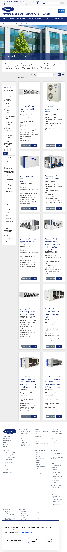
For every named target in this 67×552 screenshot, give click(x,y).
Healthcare (9, 191)
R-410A (8, 107)
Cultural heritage (41, 466)
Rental (54, 482)
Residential (9, 221)
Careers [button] (6, 1)
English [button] (44, 3)
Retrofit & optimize (56, 485)
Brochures (6, 444)
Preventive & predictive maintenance (56, 471)
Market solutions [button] (21, 18)
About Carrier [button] (59, 18)
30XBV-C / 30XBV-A (27, 317)
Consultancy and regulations (57, 500)
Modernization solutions (56, 488)
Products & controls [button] (8, 18)
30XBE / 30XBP (26, 247)
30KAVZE (23, 390)
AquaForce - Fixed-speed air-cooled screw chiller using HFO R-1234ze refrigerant (53, 244)
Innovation (6, 509)
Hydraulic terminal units (57, 441)
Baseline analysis (57, 493)
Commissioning (56, 465)
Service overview (55, 450)
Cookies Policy (26, 532)
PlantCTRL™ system (10, 452)
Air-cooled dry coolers (25, 439)
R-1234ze (9, 97)
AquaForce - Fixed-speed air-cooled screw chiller (28, 241)
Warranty (54, 467)
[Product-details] (29, 92)
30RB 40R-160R (26, 184)
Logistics (8, 209)
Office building (8, 217)
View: (55, 75)
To (9, 150)
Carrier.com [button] (30, 2)
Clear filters (7, 87)
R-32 (7, 103)
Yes (7, 242)
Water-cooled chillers (24, 434)
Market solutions (40, 450)
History (23, 517)
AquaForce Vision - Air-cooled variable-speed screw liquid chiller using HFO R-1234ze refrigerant (53, 381)
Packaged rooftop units (57, 434)
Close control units (57, 437)
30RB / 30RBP (50, 181)
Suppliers (39, 518)
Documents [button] (26, 145)
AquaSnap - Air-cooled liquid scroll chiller (52, 109)
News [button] (10, 1)
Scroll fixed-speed (10, 137)
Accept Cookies (49, 540)
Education (9, 188)
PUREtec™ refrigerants (8, 512)
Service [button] (31, 18)
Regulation (8, 465)
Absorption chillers (26, 437)
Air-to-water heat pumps (41, 440)
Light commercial (9, 205)
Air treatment (55, 429)
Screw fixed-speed (10, 124)
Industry (8, 200)
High (7, 161)
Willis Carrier (24, 515)
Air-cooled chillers (26, 431)
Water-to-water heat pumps (42, 432)
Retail (8, 225)
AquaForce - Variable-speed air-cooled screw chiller (28, 311)
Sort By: (33, 75)
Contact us (6, 438)
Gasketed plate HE (26, 442)
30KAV (47, 319)
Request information (56, 453)
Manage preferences (15, 540)
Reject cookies (34, 540)
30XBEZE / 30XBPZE (52, 252)
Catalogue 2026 (8, 472)
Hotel (37, 454)
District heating (8, 184)
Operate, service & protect (56, 463)
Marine (8, 212)
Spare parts (55, 480)
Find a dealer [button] (22, 1)
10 (19, 75)
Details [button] (34, 145)
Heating (37, 429)
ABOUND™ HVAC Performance (10, 458)
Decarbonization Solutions (55, 505)
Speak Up (23, 519)
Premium (9, 165)
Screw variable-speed (9, 130)
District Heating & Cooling (41, 472)
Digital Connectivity (57, 476)
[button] (59, 74)
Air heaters (55, 439)
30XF (22, 111)
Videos (5, 446)
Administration (10, 176)
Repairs (54, 478)
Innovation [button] (38, 18)
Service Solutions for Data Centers (57, 458)
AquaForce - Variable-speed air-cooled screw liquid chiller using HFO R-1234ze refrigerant (28, 381)
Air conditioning (20, 23)
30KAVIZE (48, 390)
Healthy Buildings (47, 19)
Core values (24, 513)
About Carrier (23, 509)
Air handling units (57, 431)
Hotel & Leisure (8, 196)
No (7, 235)
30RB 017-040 (50, 114)
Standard (9, 168)
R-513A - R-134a (10, 111)
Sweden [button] (38, 3)
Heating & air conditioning (38, 437)
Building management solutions (56, 496)
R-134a (8, 100)
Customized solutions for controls (8, 462)
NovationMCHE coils (9, 515)
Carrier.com (6, 436)
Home (4, 23)
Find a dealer (7, 440)
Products (11, 23)
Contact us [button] (15, 1)
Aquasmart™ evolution (8, 468)
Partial (8, 238)
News (4, 442)
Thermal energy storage (25, 444)
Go (5, 153)
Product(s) (21, 77)
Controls (6, 450)
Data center (9, 179)
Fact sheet (24, 511)
